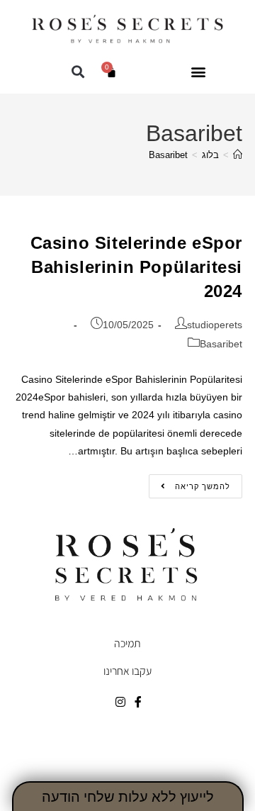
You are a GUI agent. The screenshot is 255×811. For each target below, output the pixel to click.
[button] (198, 72)
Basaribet (168, 155)
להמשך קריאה (189, 482)
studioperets (214, 324)
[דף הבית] (237, 155)
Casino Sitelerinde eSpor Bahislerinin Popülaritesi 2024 (136, 266)
